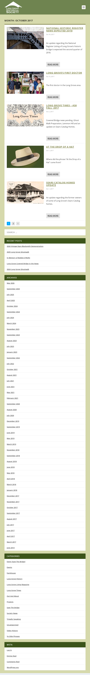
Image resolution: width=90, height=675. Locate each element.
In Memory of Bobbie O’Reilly (18, 258)
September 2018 (13, 456)
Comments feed (13, 662)
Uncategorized (12, 625)
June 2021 (11, 387)
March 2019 (11, 444)
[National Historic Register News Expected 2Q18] (25, 38)
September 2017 (13, 513)
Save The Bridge (13, 607)
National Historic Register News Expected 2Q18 (64, 29)
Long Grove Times (14, 590)
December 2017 (13, 496)
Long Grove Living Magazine (18, 584)
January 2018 (12, 490)
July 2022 (10, 364)
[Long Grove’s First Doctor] (25, 83)
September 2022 (13, 358)
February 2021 (12, 398)
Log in (9, 650)
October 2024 (12, 306)
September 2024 (13, 312)
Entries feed (11, 656)
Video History (12, 631)
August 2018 (12, 461)
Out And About (13, 596)
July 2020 (10, 415)
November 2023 (13, 329)
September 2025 (13, 289)
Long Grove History (14, 579)
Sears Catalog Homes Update (60, 184)
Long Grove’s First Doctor (64, 72)
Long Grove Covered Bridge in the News (23, 263)
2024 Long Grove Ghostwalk (18, 269)
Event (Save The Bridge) (16, 562)
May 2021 (10, 392)
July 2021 (10, 381)
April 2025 (11, 300)
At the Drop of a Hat (60, 146)
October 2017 (12, 507)
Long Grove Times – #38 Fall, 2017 (61, 107)
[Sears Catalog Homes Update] (25, 192)
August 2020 (12, 410)
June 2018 (11, 467)
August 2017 (12, 519)
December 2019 (13, 421)
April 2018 (11, 479)
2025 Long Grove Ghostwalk (18, 252)
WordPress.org (13, 667)
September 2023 (13, 335)
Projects (10, 602)
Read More (53, 64)
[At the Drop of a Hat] (25, 157)
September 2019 (13, 427)
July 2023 (10, 346)
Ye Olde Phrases (13, 636)
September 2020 (13, 404)
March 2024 (11, 323)
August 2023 (12, 341)
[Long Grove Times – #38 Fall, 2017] (25, 115)
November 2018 (13, 450)
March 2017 (11, 542)
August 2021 (12, 375)
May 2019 (10, 438)
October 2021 (12, 369)
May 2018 (10, 473)
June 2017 (11, 530)
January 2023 (12, 352)
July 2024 (10, 318)
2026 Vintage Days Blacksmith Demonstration (25, 246)
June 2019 (11, 433)
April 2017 (11, 536)
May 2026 (10, 283)
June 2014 (11, 548)
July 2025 (10, 294)
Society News (12, 613)
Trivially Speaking (14, 619)
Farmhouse (11, 573)
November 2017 (13, 502)
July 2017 (10, 525)
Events (9, 567)
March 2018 (11, 484)
